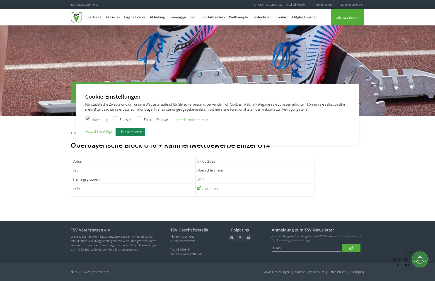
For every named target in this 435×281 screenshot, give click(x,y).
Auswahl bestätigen (100, 131)
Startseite (94, 17)
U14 (200, 179)
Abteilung (157, 17)
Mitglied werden (296, 4)
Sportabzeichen (213, 17)
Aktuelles (113, 17)
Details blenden (190, 119)
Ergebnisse (210, 188)
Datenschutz (274, 4)
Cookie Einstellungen (276, 272)
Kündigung (357, 272)
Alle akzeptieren (130, 131)
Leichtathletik (346, 17)
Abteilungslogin (324, 4)
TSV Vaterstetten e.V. (84, 4)
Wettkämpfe (238, 17)
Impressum (316, 272)
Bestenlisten (261, 17)
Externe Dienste (155, 119)
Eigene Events (134, 17)
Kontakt (258, 4)
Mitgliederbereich (352, 4)
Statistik (125, 119)
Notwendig (100, 119)
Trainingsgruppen (182, 17)
